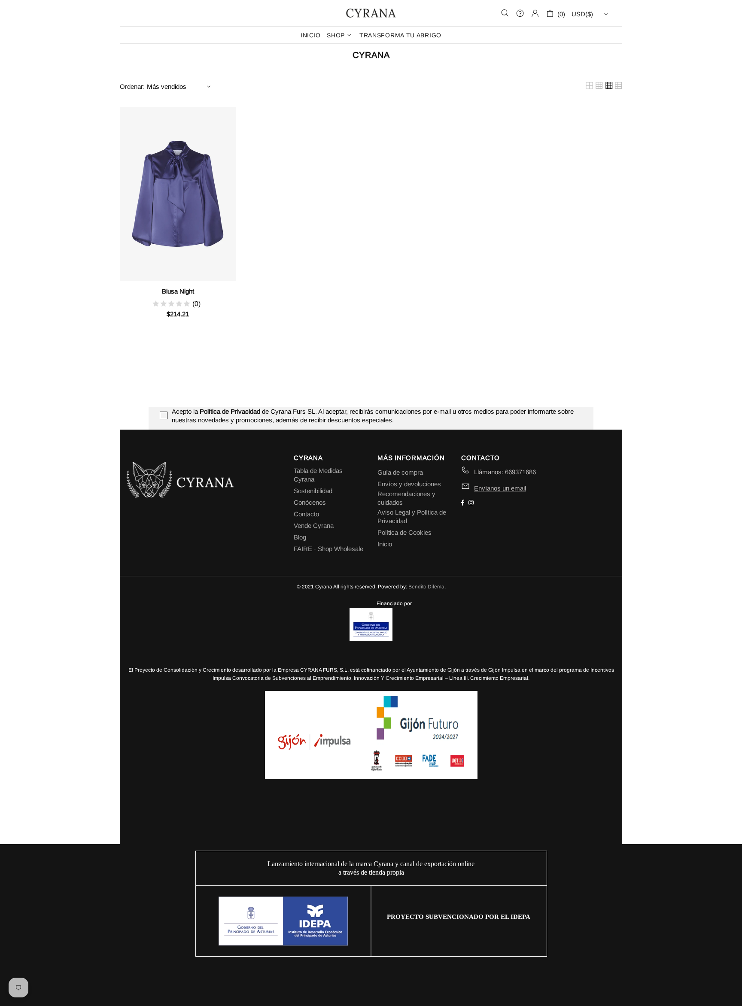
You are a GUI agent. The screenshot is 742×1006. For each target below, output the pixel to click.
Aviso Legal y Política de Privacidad (411, 516)
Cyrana (371, 13)
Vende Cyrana (314, 525)
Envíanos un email (500, 488)
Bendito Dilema (426, 587)
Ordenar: (132, 86)
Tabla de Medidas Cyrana (318, 475)
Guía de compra (400, 472)
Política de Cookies (404, 532)
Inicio (384, 544)
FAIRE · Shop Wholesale (328, 548)
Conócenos (310, 502)
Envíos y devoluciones (409, 484)
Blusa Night (178, 291)
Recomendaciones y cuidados (406, 498)
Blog (300, 537)
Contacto (306, 514)
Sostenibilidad (313, 490)
